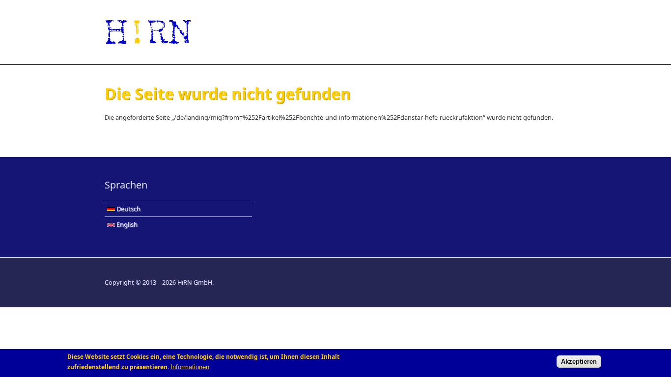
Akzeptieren (579, 361)
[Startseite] (257, 32)
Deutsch (127, 208)
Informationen (189, 367)
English (126, 224)
